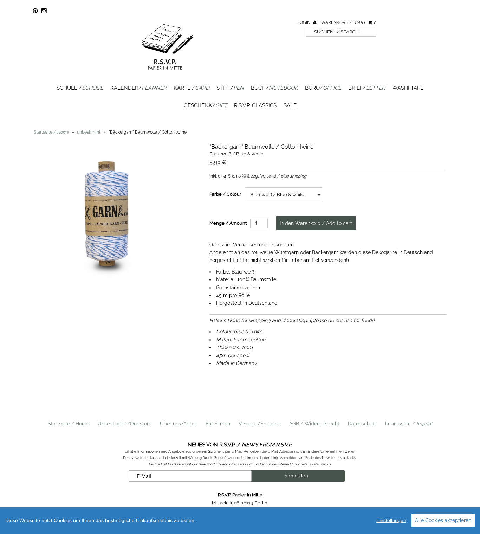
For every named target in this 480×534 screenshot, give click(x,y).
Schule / (80, 88)
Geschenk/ (205, 105)
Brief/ (366, 88)
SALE (290, 105)
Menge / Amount (228, 223)
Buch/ (274, 88)
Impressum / (409, 423)
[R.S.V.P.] (167, 73)
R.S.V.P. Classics (255, 105)
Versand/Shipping (260, 423)
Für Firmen (218, 423)
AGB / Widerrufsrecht (314, 423)
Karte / (191, 88)
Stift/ (230, 88)
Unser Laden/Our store (124, 423)
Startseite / (51, 132)
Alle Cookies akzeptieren (443, 520)
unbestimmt (88, 132)
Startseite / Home (68, 423)
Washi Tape (407, 88)
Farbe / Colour (225, 194)
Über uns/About (178, 423)
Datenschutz (362, 423)
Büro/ (323, 88)
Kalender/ (138, 88)
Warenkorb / (348, 22)
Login (304, 22)
